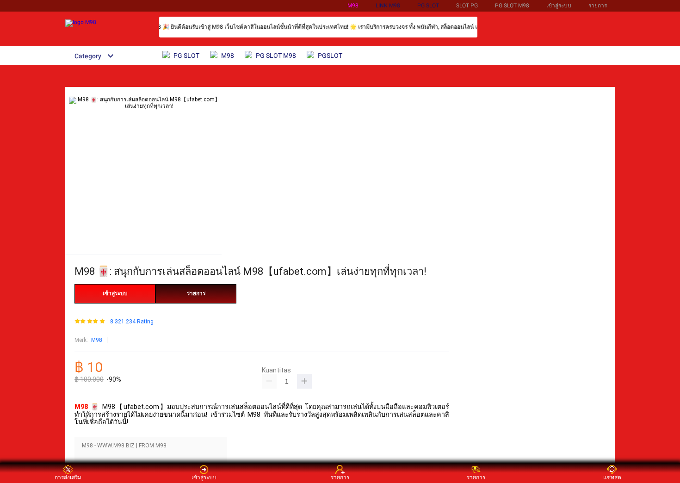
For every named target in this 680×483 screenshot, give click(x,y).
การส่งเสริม (68, 477)
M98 (353, 5)
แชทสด (612, 477)
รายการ (597, 5)
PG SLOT (428, 5)
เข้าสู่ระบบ (558, 5)
